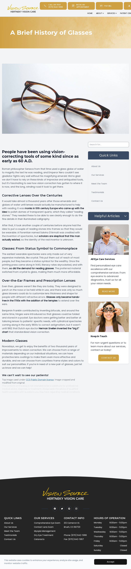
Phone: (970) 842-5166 (75, 535)
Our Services (97, 175)
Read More (108, 291)
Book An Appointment (82, 6)
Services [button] (111, 13)
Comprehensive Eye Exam (47, 522)
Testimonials (97, 192)
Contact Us (97, 201)
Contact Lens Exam (43, 527)
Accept (110, 561)
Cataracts (39, 539)
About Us (95, 166)
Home (89, 13)
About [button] (99, 13)
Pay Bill (108, 6)
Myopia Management (45, 531)
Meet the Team (99, 183)
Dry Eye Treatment (43, 535)
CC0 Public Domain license (40, 380)
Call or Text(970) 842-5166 (55, 6)
